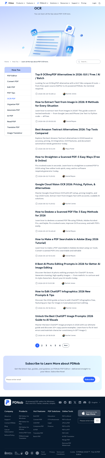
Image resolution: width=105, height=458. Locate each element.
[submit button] (97, 420)
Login (94, 3)
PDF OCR (65, 433)
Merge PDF (66, 440)
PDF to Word (66, 416)
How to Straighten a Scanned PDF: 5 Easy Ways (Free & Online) (67, 158)
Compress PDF (38, 426)
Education (51, 416)
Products (19, 3)
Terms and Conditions (60, 453)
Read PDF (11, 121)
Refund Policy (9, 435)
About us (8, 416)
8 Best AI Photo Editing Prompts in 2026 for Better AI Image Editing (67, 265)
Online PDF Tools (25, 433)
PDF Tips (11, 93)
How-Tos (15, 62)
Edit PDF (11, 87)
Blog (6, 426)
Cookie (72, 452)
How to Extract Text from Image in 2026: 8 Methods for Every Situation (67, 104)
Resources (64, 3)
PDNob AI (43, 3)
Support (75, 3)
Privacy (52, 452)
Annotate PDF (13, 110)
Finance (50, 426)
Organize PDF (13, 104)
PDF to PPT (66, 430)
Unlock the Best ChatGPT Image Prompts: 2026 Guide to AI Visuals (64, 318)
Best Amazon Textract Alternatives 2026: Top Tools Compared (66, 131)
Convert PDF (13, 81)
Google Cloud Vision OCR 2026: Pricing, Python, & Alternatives (65, 186)
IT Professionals (53, 419)
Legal (50, 423)
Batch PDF (37, 436)
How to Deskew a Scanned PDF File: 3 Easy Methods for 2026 (66, 213)
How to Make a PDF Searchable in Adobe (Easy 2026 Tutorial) (66, 241)
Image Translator (14, 133)
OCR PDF (11, 98)
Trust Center (43, 453)
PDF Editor (12, 75)
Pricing (83, 3)
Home (7, 62)
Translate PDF (13, 127)
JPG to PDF (66, 423)
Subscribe (89, 379)
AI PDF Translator (68, 436)
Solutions (53, 3)
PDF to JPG (66, 426)
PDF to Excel (66, 419)
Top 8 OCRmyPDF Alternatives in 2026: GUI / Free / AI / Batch (67, 76)
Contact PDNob (10, 423)
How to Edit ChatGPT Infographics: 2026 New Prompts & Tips (62, 293)
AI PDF (10, 116)
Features (30, 3)
